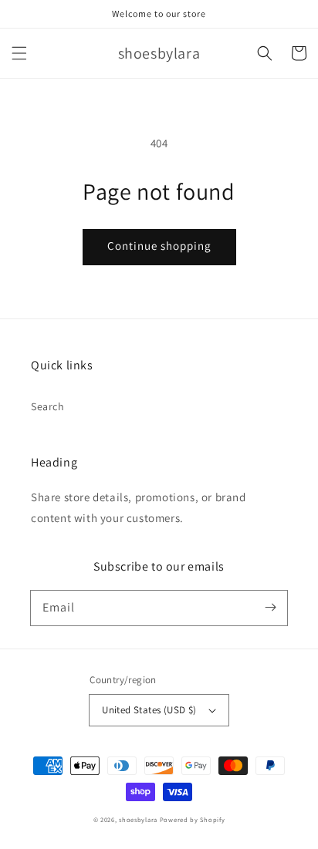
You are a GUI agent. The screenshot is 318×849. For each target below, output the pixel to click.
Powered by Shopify (192, 819)
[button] (19, 53)
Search (48, 406)
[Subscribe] (270, 608)
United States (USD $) (149, 709)
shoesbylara (138, 819)
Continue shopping (159, 245)
